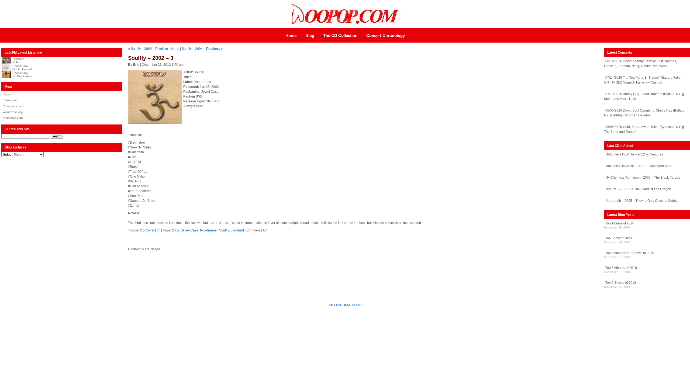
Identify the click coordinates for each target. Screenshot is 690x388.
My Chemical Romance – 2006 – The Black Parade (642, 177)
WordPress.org (13, 112)
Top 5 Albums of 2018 (621, 268)
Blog (309, 35)
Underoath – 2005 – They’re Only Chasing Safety (641, 201)
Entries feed (10, 100)
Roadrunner (209, 230)
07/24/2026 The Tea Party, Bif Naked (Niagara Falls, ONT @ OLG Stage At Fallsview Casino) (642, 80)
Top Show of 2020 (618, 238)
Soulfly (224, 230)
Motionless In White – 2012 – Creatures (634, 154)
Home (290, 35)
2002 (176, 230)
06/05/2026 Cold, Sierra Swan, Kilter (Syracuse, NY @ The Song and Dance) (644, 129)
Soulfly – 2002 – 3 (150, 58)
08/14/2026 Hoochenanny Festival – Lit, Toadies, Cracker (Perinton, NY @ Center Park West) (640, 63)
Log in (7, 94)
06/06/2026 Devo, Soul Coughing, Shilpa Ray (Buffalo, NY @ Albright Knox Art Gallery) (644, 113)
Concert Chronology (385, 35)
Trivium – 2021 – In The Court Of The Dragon (638, 189)
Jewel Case (189, 230)
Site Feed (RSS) (339, 304)
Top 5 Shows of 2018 (620, 283)
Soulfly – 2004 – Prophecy (201, 49)
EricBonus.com (13, 117)
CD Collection (150, 230)
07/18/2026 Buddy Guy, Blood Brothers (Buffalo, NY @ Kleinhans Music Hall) (644, 96)
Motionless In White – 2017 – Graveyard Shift (638, 166)
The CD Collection (340, 35)
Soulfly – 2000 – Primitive (149, 49)
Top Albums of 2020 (619, 223)
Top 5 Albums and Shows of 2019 (629, 253)
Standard (237, 230)
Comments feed (13, 106)
